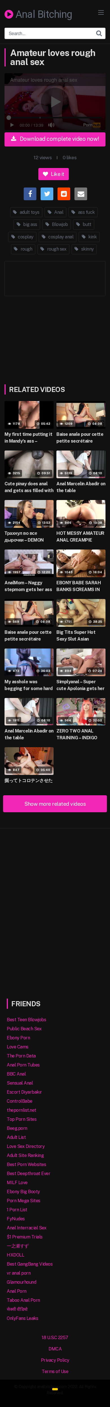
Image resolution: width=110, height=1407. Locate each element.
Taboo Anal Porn (23, 1300)
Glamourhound (21, 1282)
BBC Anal (16, 1074)
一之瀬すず (18, 1246)
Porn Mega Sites (23, 1200)
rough (25, 249)
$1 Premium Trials (25, 1237)
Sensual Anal (20, 1083)
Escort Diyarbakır (24, 1092)
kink (92, 237)
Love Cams (17, 1047)
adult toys (29, 212)
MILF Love (17, 1182)
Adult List (16, 1137)
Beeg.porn (17, 1128)
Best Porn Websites (26, 1164)
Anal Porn (17, 1291)
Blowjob (59, 224)
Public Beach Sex (24, 1028)
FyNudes (16, 1218)
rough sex (56, 249)
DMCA (55, 1349)
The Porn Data (21, 1056)
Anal (58, 212)
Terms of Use (55, 1371)
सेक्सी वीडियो (17, 1309)
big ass (29, 224)
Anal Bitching (42, 14)
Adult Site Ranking (25, 1155)
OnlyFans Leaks (22, 1318)
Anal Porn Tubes (23, 1065)
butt (86, 224)
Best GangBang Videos (29, 1264)
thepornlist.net (21, 1110)
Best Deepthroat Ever (28, 1173)
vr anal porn (18, 1273)
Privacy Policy (55, 1360)
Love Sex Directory (26, 1146)
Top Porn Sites (21, 1119)
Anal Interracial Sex (26, 1228)
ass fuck (86, 212)
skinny (87, 249)
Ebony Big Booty (23, 1191)
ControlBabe (19, 1101)
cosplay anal (60, 237)
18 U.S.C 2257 (55, 1337)
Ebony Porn (18, 1037)
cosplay (25, 237)
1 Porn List (17, 1209)
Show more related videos (55, 804)
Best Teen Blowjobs (26, 1019)
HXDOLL (15, 1255)
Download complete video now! (58, 138)
